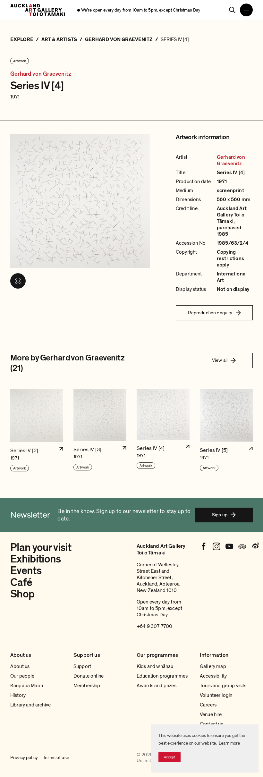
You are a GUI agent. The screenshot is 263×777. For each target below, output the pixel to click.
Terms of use (56, 758)
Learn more (229, 743)
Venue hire (211, 714)
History (18, 695)
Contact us (211, 724)
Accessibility (213, 676)
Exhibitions (35, 559)
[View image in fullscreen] (18, 281)
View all (219, 360)
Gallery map (213, 666)
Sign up (219, 514)
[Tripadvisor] (242, 546)
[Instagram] (216, 546)
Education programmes (162, 676)
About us (20, 666)
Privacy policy (24, 758)
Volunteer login (216, 695)
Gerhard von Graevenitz (40, 74)
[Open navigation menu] (246, 10)
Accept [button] (169, 757)
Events (25, 570)
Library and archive (30, 704)
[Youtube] (229, 546)
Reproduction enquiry (210, 312)
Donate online (88, 676)
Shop (22, 594)
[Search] (232, 10)
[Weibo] (255, 546)
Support (82, 666)
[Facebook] (204, 546)
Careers (208, 704)
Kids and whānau (155, 666)
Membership (86, 685)
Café (21, 582)
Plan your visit (40, 547)
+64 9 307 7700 (154, 626)
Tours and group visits (223, 685)
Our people (22, 676)
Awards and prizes (156, 685)
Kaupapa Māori (26, 685)
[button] (36, 430)
